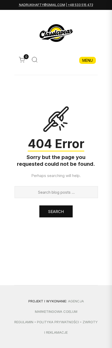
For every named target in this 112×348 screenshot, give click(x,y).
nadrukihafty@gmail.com (42, 5)
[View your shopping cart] (23, 61)
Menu (87, 60)
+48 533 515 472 (80, 5)
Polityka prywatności (58, 322)
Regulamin (23, 322)
